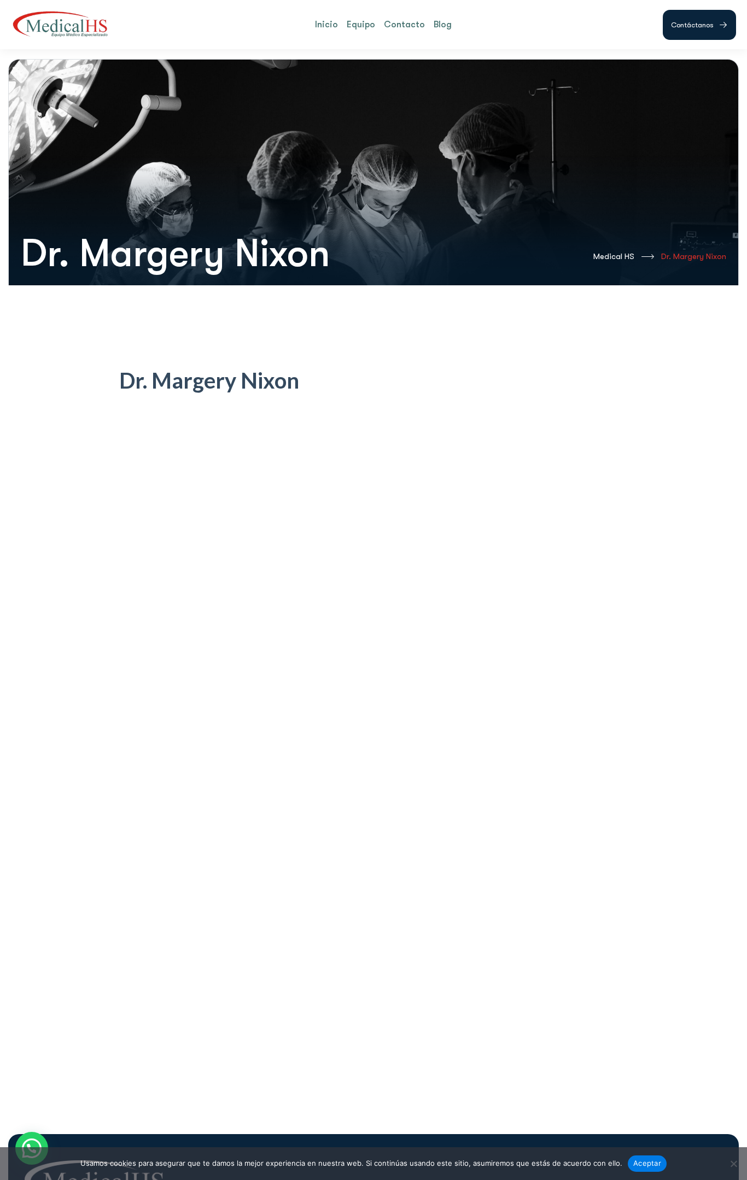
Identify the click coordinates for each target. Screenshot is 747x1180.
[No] (733, 1163)
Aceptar (647, 1163)
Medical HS (613, 256)
